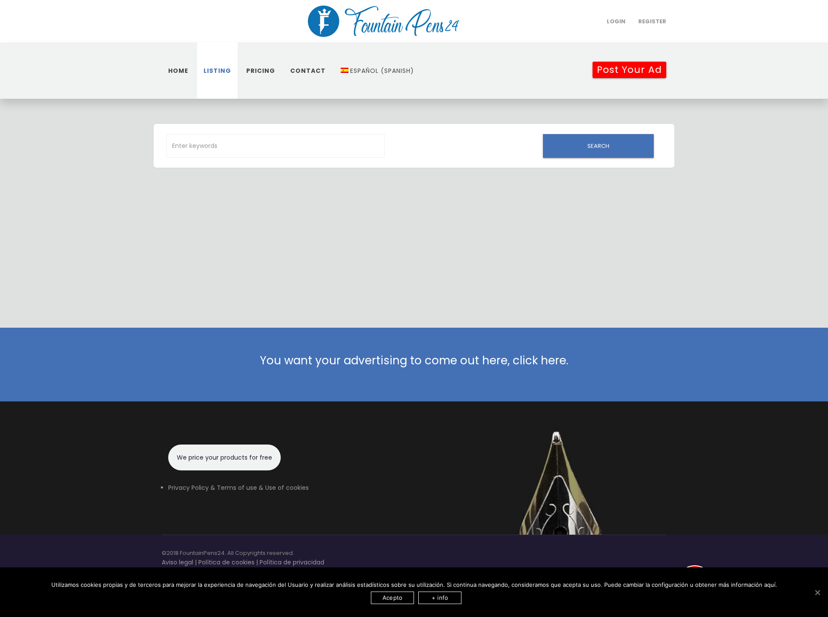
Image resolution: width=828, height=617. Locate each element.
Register (652, 21)
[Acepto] (817, 592)
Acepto (393, 597)
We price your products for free (224, 457)
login (616, 21)
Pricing (260, 70)
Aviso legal (177, 562)
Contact (308, 70)
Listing (217, 70)
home (178, 70)
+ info (440, 597)
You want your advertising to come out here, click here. (414, 360)
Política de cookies (226, 562)
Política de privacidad (292, 562)
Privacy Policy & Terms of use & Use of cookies (238, 488)
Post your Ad (629, 69)
